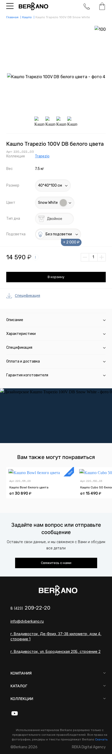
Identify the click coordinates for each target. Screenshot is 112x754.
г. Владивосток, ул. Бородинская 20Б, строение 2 (55, 651)
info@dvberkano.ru (27, 621)
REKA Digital (89, 747)
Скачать (101, 739)
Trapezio (42, 156)
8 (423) (30, 608)
